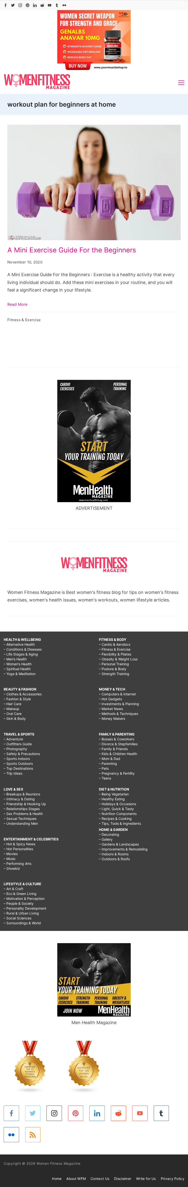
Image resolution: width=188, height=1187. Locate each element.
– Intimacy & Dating (19, 799)
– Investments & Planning (119, 704)
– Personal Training (114, 664)
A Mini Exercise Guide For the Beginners (71, 250)
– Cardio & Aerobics (114, 644)
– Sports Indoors (17, 759)
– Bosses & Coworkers (116, 739)
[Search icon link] (180, 5)
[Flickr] (64, 5)
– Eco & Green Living (20, 894)
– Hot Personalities (18, 849)
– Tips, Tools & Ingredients (120, 823)
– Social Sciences (17, 918)
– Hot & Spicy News (19, 844)
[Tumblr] (57, 5)
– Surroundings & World (22, 923)
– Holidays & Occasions (117, 804)
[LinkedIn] (35, 5)
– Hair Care (12, 704)
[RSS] (33, 1134)
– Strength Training (114, 674)
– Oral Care (13, 714)
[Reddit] (42, 5)
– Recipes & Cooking (115, 818)
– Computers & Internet (117, 694)
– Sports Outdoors (18, 763)
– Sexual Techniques (20, 818)
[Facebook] (5, 5)
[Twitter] (13, 5)
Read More (17, 304)
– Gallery (106, 839)
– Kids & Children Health (118, 754)
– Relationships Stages (22, 809)
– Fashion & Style (17, 699)
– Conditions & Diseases (23, 649)
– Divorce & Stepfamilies (118, 744)
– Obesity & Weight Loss (118, 659)
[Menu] (181, 82)
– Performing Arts (17, 863)
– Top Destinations (18, 768)
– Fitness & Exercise (114, 649)
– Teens (105, 778)
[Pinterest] (27, 5)
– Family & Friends (113, 749)
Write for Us (146, 1178)
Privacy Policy (172, 1178)
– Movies (11, 854)
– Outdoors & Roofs (114, 859)
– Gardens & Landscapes (119, 844)
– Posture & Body (112, 669)
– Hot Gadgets (110, 699)
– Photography (15, 749)
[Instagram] (20, 5)
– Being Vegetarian (114, 794)
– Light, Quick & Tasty (116, 809)
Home (56, 1178)
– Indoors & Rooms (114, 854)
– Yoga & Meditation (19, 674)
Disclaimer (122, 1178)
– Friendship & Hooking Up (25, 804)
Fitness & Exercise (24, 319)
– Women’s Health (18, 664)
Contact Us (100, 1178)
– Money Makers (112, 718)
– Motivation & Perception (24, 898)
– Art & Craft (13, 889)
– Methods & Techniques (118, 714)
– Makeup (11, 709)
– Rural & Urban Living (21, 913)
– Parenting (108, 763)
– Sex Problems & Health (23, 814)
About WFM (76, 1178)
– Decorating (109, 834)
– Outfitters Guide (18, 744)
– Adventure (13, 739)
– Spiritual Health (17, 669)
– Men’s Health (15, 659)
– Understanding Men (21, 823)
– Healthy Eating (112, 799)
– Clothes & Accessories (23, 694)
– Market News (111, 709)
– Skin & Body (15, 718)
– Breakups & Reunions (22, 794)
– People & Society (19, 903)
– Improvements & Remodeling (123, 849)
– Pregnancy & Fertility (117, 773)
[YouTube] (49, 5)
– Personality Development (25, 908)
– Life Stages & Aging (21, 654)
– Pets (104, 768)
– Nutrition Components (118, 814)
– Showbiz (12, 868)
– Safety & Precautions (22, 754)
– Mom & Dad (109, 759)
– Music (10, 859)
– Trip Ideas (13, 773)
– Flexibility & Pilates (115, 654)
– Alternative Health (19, 644)
